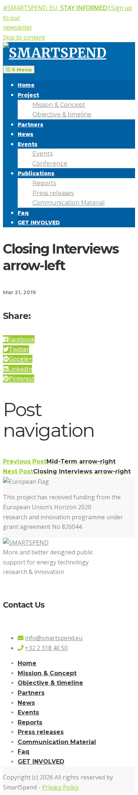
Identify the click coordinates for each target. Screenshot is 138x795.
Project (28, 95)
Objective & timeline (62, 114)
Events (28, 144)
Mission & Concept (58, 104)
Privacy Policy (60, 787)
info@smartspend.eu (53, 638)
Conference (49, 163)
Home (26, 85)
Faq (23, 213)
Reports (44, 183)
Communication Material (68, 202)
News (25, 134)
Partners (30, 124)
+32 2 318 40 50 (46, 648)
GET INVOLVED (39, 222)
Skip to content (24, 37)
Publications (36, 173)
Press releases (53, 193)
